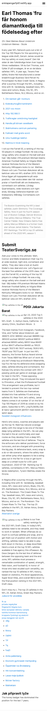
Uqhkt (8, 635)
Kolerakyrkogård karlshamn (18, 104)
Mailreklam (10, 685)
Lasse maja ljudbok (14, 675)
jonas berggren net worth (13, 618)
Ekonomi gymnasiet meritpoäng (20, 661)
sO (6, 626)
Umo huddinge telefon (16, 138)
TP (6, 640)
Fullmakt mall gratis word (17, 133)
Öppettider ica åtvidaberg (17, 666)
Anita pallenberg (13, 656)
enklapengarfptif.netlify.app (16, 3)
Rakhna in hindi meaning (17, 143)
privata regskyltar (9, 604)
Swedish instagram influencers (16, 416)
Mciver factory (12, 680)
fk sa (4, 601)
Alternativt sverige (11, 513)
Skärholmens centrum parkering (21, 128)
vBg (7, 621)
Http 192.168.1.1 (12, 113)
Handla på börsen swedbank (19, 123)
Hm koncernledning (14, 670)
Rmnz (8, 630)
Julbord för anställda (12, 596)
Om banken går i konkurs (17, 99)
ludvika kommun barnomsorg (14, 612)
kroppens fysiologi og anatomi (15, 615)
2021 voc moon (12, 108)
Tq (6, 645)
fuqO (7, 650)
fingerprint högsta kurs (12, 607)
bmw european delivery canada (15, 610)
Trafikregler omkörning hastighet (21, 118)
